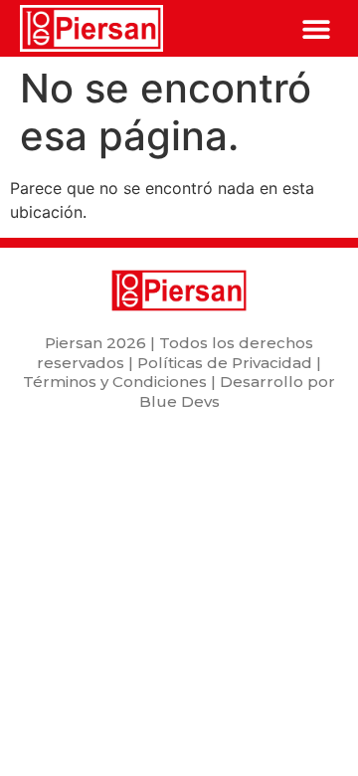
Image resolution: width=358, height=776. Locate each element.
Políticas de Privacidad (224, 362)
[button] (315, 28)
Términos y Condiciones (115, 381)
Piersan (73, 342)
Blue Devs (179, 401)
